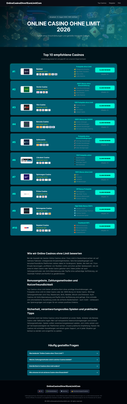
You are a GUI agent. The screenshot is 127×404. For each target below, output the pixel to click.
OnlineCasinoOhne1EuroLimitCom (23, 3)
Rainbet (39, 69)
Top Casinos (102, 3)
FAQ (119, 3)
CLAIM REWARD (105, 70)
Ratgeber (112, 3)
